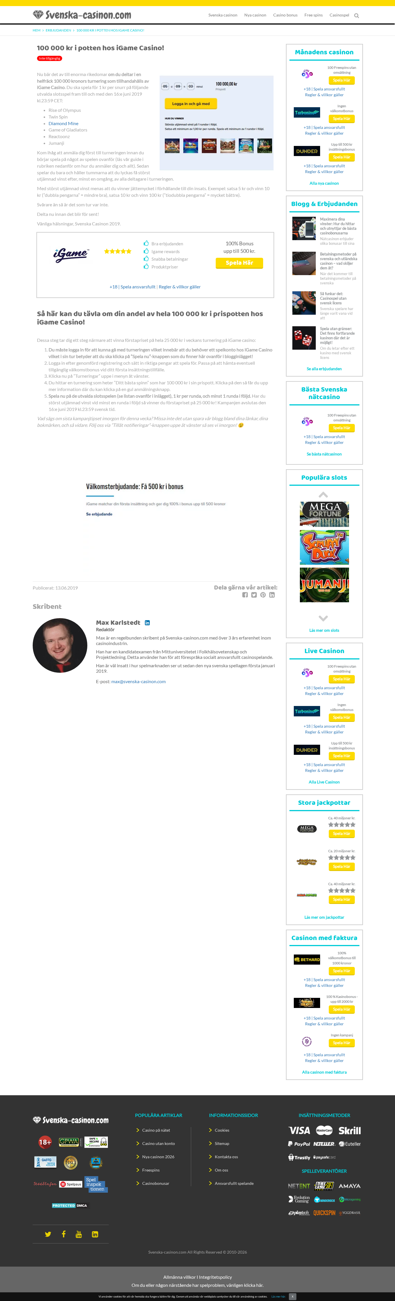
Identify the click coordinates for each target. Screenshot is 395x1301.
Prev (323, 494)
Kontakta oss (226, 1156)
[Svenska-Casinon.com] (85, 15)
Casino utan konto (158, 1143)
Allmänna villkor (179, 1277)
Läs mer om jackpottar (324, 917)
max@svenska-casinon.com (138, 681)
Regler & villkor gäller (180, 286)
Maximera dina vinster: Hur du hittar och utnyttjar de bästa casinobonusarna (338, 226)
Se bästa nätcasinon (324, 453)
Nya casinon (255, 14)
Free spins (313, 14)
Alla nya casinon (324, 183)
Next (323, 618)
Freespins (151, 1169)
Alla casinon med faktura (324, 1072)
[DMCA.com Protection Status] (70, 1204)
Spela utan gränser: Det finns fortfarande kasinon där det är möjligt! (337, 335)
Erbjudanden (58, 30)
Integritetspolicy (215, 1277)
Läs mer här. (279, 1296)
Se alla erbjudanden (324, 368)
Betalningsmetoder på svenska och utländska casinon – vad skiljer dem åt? (338, 261)
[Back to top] (380, 1286)
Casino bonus (285, 14)
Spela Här (239, 263)
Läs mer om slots (324, 630)
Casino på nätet (156, 1130)
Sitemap (222, 1143)
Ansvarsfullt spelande (234, 1183)
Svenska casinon (222, 14)
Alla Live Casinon (324, 781)
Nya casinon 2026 (158, 1156)
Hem (36, 30)
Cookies (222, 1130)
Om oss (221, 1169)
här (259, 1285)
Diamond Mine (63, 123)
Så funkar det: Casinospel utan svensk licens (333, 298)
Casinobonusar (155, 1183)
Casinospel (339, 14)
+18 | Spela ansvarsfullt (133, 286)
